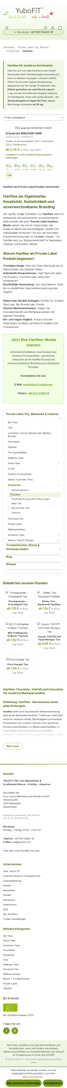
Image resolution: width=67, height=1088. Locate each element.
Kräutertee (34, 485)
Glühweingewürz (20, 490)
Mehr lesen (13, 746)
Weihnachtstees (16, 529)
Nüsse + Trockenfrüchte (16, 978)
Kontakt (7, 895)
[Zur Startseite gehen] (33, 14)
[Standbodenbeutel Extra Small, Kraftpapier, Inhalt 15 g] (25, 167)
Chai (10, 427)
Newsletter (9, 890)
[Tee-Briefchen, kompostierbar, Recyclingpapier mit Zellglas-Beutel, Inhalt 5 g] (9, 167)
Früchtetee (14, 441)
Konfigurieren (53, 1083)
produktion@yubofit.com (38, 384)
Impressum (9, 899)
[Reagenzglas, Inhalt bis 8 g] (17, 167)
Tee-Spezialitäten (17, 452)
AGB (5, 909)
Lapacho (16, 512)
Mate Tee (17, 503)
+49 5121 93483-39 (38, 393)
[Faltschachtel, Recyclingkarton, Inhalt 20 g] (41, 167)
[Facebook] (6, 1030)
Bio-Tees (13, 422)
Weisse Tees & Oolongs (33, 540)
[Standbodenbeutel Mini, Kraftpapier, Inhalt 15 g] (33, 167)
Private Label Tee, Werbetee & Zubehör (33, 415)
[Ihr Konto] (52, 28)
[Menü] (7, 28)
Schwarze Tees (33, 534)
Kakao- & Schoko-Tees (20, 479)
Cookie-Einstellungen (14, 918)
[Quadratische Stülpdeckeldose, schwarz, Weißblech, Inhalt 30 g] (50, 167)
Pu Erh (11, 468)
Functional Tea (15, 518)
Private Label (15, 523)
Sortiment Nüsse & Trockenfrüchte (21, 875)
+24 (9, 175)
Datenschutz (10, 904)
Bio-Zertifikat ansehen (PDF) (18, 1015)
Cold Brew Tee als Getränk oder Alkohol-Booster (30, 435)
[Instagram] (15, 1030)
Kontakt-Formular (30, 850)
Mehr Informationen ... (34, 1076)
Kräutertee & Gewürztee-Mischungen (31, 499)
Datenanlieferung (12, 880)
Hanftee (16, 494)
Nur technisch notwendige (23, 1083)
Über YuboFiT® (11, 871)
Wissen (11, 564)
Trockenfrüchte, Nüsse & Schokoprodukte (33, 547)
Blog (9, 556)
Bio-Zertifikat (10, 914)
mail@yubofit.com (21, 842)
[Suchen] (45, 28)
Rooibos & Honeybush (20, 474)
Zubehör (12, 447)
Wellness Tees (16, 457)
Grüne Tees (33, 463)
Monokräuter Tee (21, 508)
